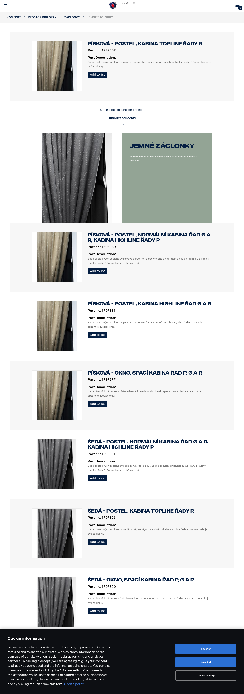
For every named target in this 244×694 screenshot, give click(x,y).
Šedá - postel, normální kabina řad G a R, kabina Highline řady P (148, 444)
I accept (206, 648)
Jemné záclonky (162, 145)
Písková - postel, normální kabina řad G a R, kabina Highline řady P (149, 237)
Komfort (14, 17)
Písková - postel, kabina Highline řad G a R (149, 304)
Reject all (206, 662)
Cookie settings (206, 675)
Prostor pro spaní (42, 17)
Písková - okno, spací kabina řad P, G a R (145, 373)
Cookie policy (74, 684)
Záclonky (72, 17)
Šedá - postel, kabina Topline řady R (141, 511)
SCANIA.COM (126, 3)
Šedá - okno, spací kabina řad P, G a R (141, 580)
